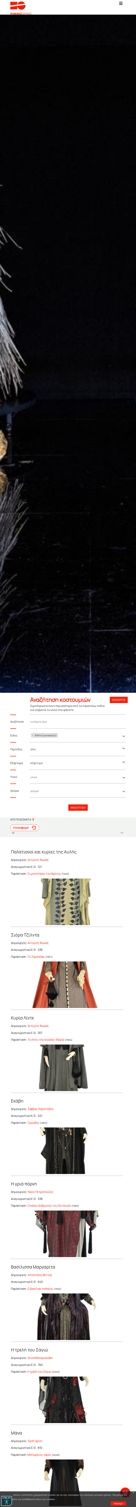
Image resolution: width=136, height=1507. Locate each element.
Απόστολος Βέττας (40, 1275)
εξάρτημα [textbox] (36, 763)
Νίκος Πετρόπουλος (40, 1192)
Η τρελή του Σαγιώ (29, 1350)
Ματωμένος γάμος (39, 1455)
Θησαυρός (119, 700)
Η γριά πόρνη (24, 1184)
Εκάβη (17, 1101)
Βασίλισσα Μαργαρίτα (33, 1267)
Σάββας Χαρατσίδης (41, 1109)
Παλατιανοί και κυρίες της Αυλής (44, 852)
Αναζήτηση (78, 807)
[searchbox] (59, 735)
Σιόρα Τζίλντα (25, 935)
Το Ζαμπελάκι (36, 957)
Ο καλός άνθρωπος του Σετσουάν (49, 1206)
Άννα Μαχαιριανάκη (40, 1358)
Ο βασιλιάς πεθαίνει (40, 1289)
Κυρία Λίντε (22, 1018)
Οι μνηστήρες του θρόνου (44, 874)
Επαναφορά (21, 828)
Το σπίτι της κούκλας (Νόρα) (46, 1040)
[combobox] (78, 735)
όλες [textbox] (33, 749)
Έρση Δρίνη (35, 1441)
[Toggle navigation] (121, 4)
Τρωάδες (33, 1123)
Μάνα (16, 1433)
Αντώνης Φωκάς (38, 860)
